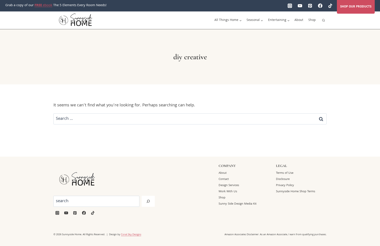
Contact (224, 179)
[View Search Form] (323, 20)
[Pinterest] (310, 5)
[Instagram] (289, 5)
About (298, 20)
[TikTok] (330, 5)
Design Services (229, 185)
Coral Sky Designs (131, 235)
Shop (312, 20)
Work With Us (228, 191)
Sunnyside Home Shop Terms (295, 191)
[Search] (148, 201)
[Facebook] (320, 5)
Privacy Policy (285, 185)
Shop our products (355, 6)
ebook (43, 5)
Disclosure (283, 179)
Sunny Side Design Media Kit (238, 204)
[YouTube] (300, 5)
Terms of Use (284, 173)
